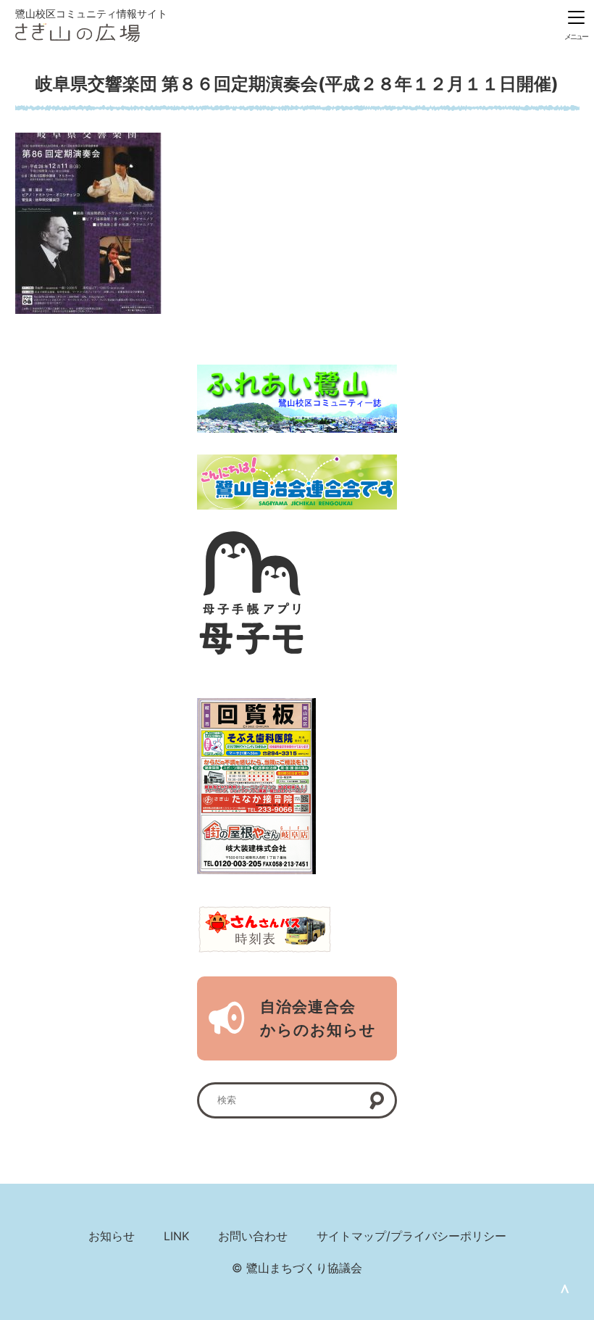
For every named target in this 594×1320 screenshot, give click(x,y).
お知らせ (111, 1236)
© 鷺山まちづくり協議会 (297, 1268)
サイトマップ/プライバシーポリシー (411, 1236)
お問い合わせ (253, 1236)
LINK (176, 1236)
